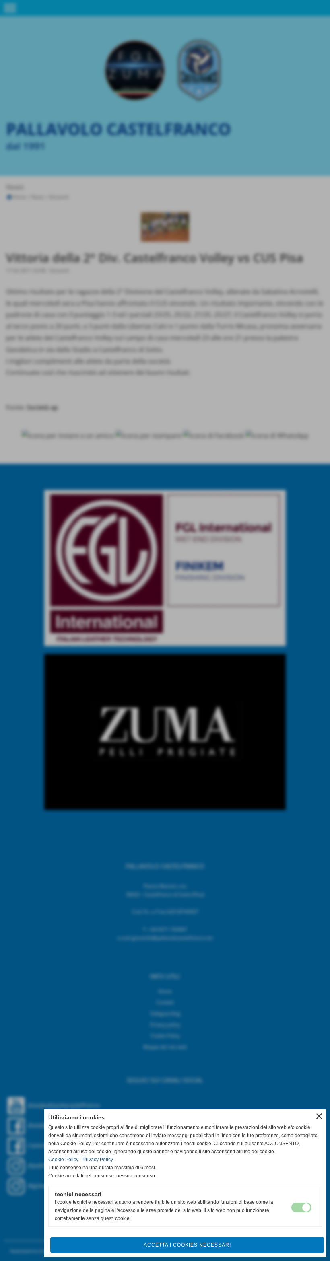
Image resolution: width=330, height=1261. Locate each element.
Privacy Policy (97, 1159)
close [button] (319, 1116)
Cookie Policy (63, 1159)
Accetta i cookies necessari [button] (187, 1245)
